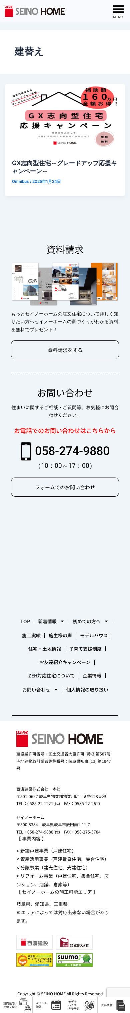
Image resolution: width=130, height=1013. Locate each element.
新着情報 (47, 621)
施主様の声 (60, 635)
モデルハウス (94, 635)
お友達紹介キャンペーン (64, 662)
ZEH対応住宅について (51, 675)
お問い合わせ (36, 689)
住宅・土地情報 (44, 648)
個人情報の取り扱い (87, 689)
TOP (25, 621)
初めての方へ (87, 621)
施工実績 (31, 635)
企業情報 (92, 675)
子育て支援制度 (85, 648)
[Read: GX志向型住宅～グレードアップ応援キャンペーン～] (65, 118)
